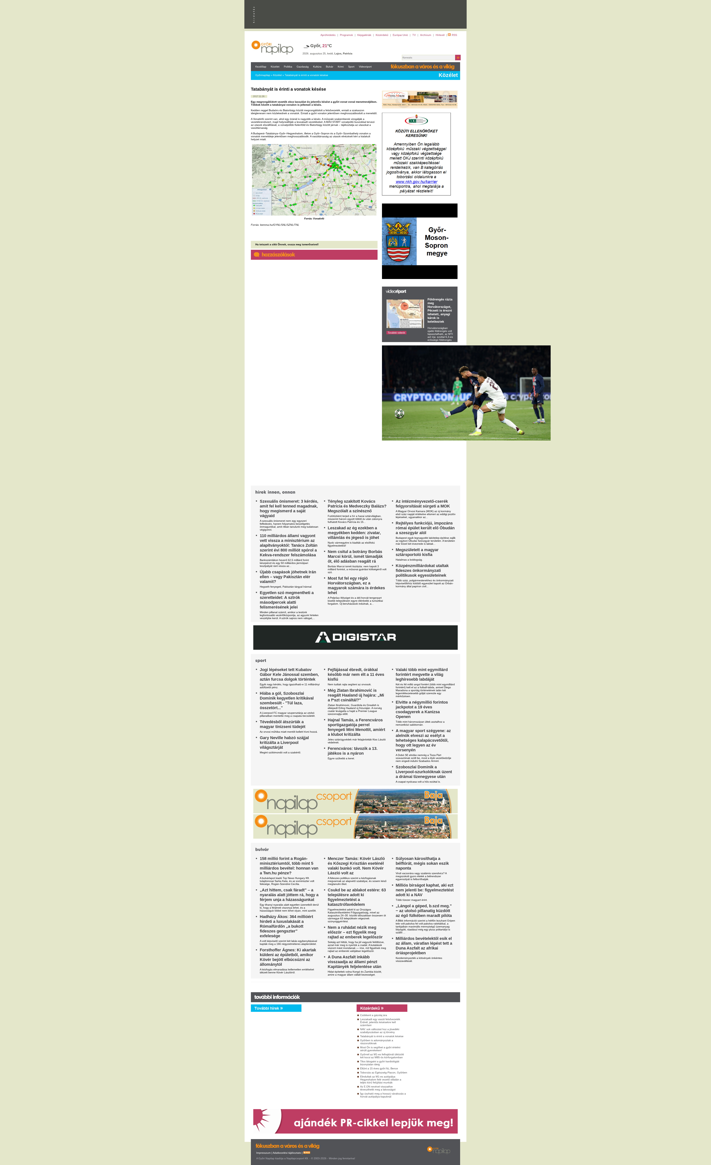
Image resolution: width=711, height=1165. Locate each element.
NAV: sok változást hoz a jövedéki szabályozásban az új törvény (379, 1031)
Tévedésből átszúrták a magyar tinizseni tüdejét (282, 724)
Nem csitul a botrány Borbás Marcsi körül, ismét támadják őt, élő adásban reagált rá (355, 556)
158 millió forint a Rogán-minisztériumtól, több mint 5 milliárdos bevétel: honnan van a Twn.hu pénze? (289, 865)
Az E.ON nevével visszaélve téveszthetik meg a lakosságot (377, 1088)
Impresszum (263, 1152)
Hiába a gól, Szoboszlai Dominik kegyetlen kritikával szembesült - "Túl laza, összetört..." (287, 700)
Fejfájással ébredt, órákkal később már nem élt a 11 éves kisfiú (356, 674)
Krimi (341, 66)
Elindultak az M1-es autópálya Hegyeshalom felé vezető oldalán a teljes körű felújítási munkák (380, 1079)
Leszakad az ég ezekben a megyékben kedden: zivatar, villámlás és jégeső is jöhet (354, 533)
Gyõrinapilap (262, 75)
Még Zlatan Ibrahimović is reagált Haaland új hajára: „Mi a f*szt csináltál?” (356, 695)
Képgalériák (364, 34)
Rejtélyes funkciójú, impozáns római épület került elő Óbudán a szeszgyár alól (425, 528)
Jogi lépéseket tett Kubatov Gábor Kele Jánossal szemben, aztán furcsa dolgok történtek (289, 674)
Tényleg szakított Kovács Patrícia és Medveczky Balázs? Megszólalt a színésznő (357, 506)
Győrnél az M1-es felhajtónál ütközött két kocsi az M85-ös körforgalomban (382, 1056)
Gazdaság (303, 66)
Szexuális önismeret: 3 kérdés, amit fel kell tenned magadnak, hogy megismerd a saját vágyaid (289, 508)
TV (414, 34)
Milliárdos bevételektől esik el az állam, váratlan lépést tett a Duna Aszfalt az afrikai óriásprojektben (424, 945)
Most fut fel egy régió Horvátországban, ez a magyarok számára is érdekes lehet (356, 585)
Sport (351, 66)
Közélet (275, 66)
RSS (454, 34)
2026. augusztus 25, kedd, (327, 53)
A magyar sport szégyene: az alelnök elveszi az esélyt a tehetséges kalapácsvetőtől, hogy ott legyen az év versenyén (423, 740)
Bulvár (329, 66)
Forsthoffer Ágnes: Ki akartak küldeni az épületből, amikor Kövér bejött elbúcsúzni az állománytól (288, 957)
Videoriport (365, 66)
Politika (288, 66)
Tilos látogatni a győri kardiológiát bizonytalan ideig (379, 1063)
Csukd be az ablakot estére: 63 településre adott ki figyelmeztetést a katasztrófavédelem (357, 897)
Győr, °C (321, 45)
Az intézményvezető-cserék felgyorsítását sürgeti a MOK (423, 503)
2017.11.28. (259, 96)
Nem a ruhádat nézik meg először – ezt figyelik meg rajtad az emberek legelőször (355, 932)
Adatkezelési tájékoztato (287, 1152)
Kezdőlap (260, 66)
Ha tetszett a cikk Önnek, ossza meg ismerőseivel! (287, 244)
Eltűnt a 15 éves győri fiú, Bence (379, 1068)
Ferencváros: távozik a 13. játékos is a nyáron (353, 751)
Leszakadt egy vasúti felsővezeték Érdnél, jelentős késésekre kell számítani (380, 1022)
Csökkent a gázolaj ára (373, 1015)
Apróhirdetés (328, 34)
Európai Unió (400, 34)
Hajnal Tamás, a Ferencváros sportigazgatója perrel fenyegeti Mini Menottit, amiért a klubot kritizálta (356, 727)
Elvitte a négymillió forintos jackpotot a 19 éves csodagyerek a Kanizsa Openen (422, 709)
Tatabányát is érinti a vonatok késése (306, 75)
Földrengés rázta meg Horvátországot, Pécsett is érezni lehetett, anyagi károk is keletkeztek (440, 310)
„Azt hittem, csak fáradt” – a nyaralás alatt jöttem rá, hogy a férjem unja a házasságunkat (289, 895)
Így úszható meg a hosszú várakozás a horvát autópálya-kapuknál (383, 1095)
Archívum (425, 34)
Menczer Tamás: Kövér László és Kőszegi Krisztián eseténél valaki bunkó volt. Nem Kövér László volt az (356, 865)
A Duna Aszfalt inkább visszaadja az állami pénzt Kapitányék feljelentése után (354, 962)
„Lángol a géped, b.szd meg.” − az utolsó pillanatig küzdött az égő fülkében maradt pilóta (424, 911)
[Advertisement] (328, 1045)
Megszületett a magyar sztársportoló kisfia (417, 552)
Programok (346, 34)
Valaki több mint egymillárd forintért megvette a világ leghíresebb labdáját (422, 674)
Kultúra (317, 66)
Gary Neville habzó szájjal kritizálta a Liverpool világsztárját (284, 742)
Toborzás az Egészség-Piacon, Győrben (383, 1072)
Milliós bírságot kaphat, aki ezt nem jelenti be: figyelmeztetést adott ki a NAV (425, 890)
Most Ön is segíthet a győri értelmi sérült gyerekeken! (380, 1049)
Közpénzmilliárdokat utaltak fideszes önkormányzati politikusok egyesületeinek (422, 570)
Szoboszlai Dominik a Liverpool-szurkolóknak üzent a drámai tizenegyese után (424, 772)
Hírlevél (440, 34)
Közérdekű (382, 34)
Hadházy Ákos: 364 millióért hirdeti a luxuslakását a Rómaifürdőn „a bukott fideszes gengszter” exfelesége (286, 926)
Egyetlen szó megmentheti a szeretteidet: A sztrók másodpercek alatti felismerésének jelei (287, 599)
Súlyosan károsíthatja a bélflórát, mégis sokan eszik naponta (422, 863)
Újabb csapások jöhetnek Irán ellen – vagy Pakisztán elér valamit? (288, 577)
